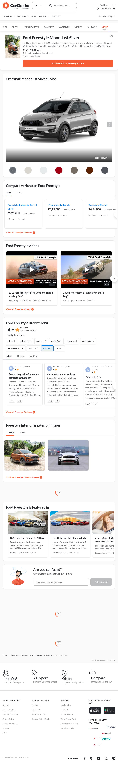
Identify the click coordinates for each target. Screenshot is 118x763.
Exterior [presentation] (10, 432)
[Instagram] (106, 758)
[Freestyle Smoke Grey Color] (104, 170)
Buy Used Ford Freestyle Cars (67, 63)
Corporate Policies (10, 723)
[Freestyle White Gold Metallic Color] (28, 170)
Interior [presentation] (23, 432)
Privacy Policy (8, 719)
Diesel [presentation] (21, 192)
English (102, 5)
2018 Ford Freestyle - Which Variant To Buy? (83, 294)
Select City (107, 16)
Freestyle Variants (23, 232)
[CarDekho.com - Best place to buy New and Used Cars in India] (16, 5)
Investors (6, 728)
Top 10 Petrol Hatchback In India (70, 538)
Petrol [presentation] (9, 192)
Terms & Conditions (10, 714)
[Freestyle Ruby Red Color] (58, 170)
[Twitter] (91, 758)
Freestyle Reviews (23, 412)
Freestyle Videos (22, 309)
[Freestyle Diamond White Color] (43, 170)
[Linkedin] (113, 758)
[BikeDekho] (93, 728)
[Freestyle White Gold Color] (74, 170)
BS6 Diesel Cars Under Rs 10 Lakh (27, 538)
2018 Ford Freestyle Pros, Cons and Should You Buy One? (31, 294)
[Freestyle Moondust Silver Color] (12, 170)
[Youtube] (98, 758)
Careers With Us (9, 710)
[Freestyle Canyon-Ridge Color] (89, 170)
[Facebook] (84, 758)
